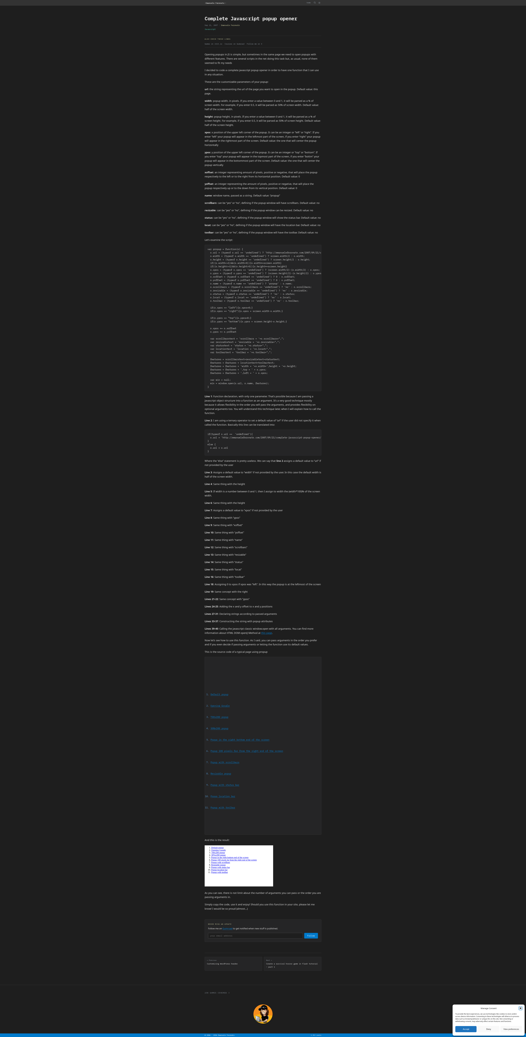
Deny (488, 1029)
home (309, 3)
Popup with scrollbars (225, 762)
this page (266, 633)
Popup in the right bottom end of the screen (240, 739)
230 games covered (216, 993)
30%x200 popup (219, 728)
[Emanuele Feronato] (263, 1014)
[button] (520, 1008)
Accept (466, 1029)
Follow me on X (254, 44)
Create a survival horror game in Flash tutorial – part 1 (292, 963)
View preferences (511, 1029)
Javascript (210, 29)
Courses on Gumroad (234, 44)
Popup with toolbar (223, 807)
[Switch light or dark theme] (319, 3)
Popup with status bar (225, 784)
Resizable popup (221, 773)
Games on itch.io (213, 44)
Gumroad (227, 928)
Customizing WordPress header (222, 962)
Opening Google (220, 705)
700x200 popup (219, 716)
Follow (311, 935)
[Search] (315, 3)
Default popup (219, 694)
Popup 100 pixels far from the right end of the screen (247, 750)
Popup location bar (223, 796)
